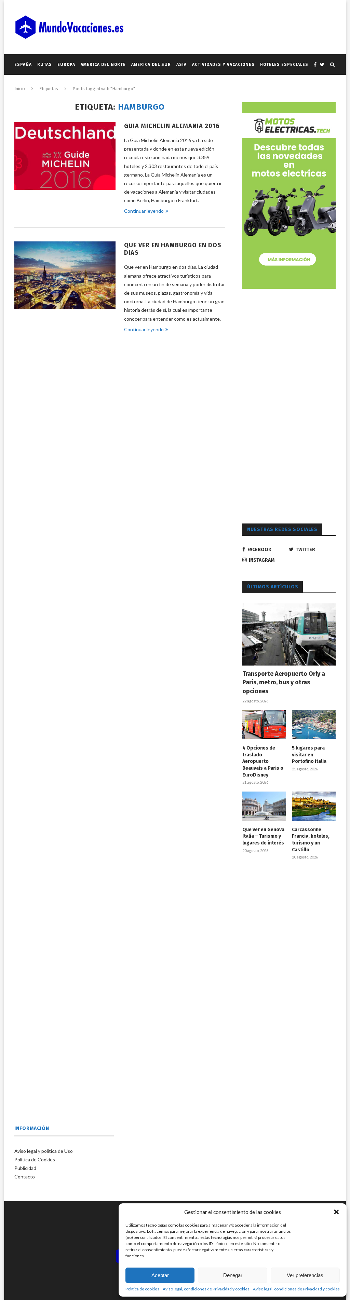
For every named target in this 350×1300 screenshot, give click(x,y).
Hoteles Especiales (284, 64)
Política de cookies (142, 1288)
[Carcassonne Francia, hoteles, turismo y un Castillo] (314, 806)
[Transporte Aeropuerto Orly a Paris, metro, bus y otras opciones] (289, 634)
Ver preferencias (305, 1275)
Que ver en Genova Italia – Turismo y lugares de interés (263, 836)
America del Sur (151, 64)
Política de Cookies (34, 1159)
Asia (181, 64)
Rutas (44, 64)
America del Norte (103, 64)
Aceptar (160, 1275)
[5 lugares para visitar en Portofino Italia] (314, 725)
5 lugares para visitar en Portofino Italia (309, 754)
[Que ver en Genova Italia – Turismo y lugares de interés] (264, 806)
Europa (66, 64)
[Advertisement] (293, 405)
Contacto (24, 1176)
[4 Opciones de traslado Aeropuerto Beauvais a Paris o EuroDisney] (264, 725)
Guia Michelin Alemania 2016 (172, 126)
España (23, 64)
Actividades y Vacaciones (223, 64)
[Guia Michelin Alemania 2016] (65, 156)
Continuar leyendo (144, 211)
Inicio (19, 88)
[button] (336, 1211)
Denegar (232, 1275)
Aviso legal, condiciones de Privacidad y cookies (206, 1288)
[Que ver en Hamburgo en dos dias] (65, 275)
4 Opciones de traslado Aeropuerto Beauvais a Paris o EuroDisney (262, 761)
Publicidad (25, 1168)
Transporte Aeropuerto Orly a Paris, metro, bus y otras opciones (283, 682)
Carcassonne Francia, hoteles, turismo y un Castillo (310, 840)
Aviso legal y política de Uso (43, 1151)
